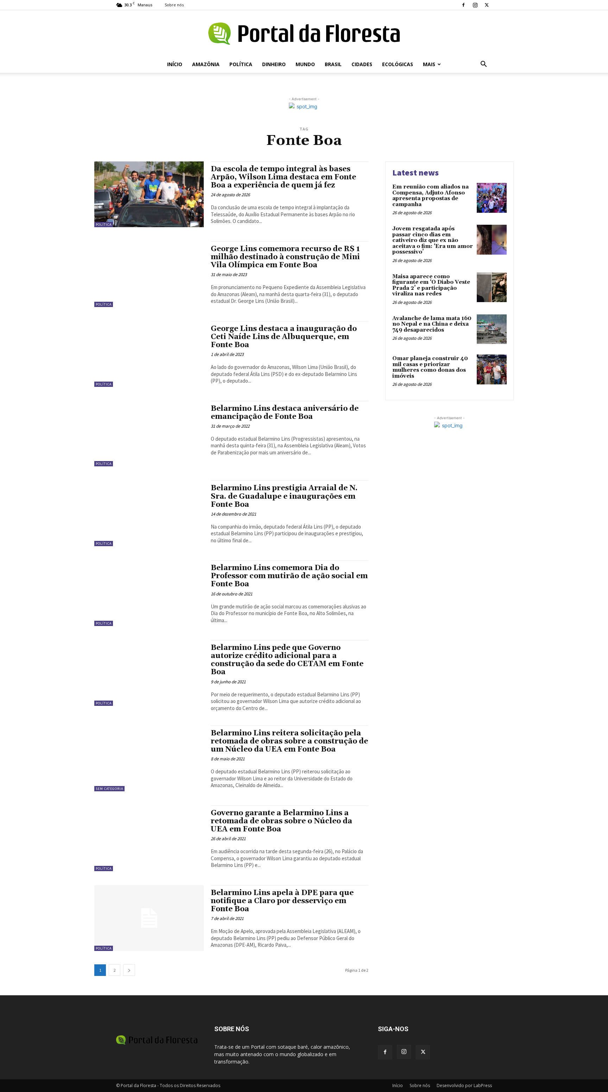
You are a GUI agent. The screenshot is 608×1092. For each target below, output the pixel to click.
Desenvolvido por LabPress (464, 1085)
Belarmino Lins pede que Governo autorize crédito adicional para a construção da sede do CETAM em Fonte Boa (287, 660)
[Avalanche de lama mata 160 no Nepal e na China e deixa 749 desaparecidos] (492, 329)
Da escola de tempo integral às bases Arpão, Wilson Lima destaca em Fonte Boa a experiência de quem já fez (283, 177)
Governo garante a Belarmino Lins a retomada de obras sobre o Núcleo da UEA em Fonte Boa (281, 821)
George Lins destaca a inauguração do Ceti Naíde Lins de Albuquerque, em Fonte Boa (284, 337)
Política (240, 64)
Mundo (305, 64)
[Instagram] (475, 5)
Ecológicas (397, 64)
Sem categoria (109, 788)
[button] (483, 65)
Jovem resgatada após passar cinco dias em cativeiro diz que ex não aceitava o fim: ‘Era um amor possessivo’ (432, 240)
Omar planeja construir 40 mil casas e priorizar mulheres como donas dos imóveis (430, 367)
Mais (429, 64)
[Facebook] (463, 5)
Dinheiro (274, 64)
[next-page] (129, 970)
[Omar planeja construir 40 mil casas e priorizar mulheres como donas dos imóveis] (492, 369)
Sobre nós (174, 4)
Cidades (362, 64)
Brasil (333, 64)
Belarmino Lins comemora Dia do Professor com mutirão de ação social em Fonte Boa (289, 576)
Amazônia (206, 64)
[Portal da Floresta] (304, 34)
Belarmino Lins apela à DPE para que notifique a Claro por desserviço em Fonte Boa (282, 901)
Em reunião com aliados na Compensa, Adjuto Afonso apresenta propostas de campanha (430, 196)
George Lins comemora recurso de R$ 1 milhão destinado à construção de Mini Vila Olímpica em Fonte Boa (285, 257)
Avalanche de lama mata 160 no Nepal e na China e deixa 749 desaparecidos (431, 324)
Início (174, 64)
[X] (486, 5)
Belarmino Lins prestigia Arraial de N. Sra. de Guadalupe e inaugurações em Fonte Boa (284, 496)
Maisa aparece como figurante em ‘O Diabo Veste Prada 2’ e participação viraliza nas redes (431, 285)
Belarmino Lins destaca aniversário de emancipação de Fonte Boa (285, 412)
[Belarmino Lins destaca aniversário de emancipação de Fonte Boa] (149, 434)
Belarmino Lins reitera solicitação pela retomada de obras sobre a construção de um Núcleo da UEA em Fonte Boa (289, 741)
